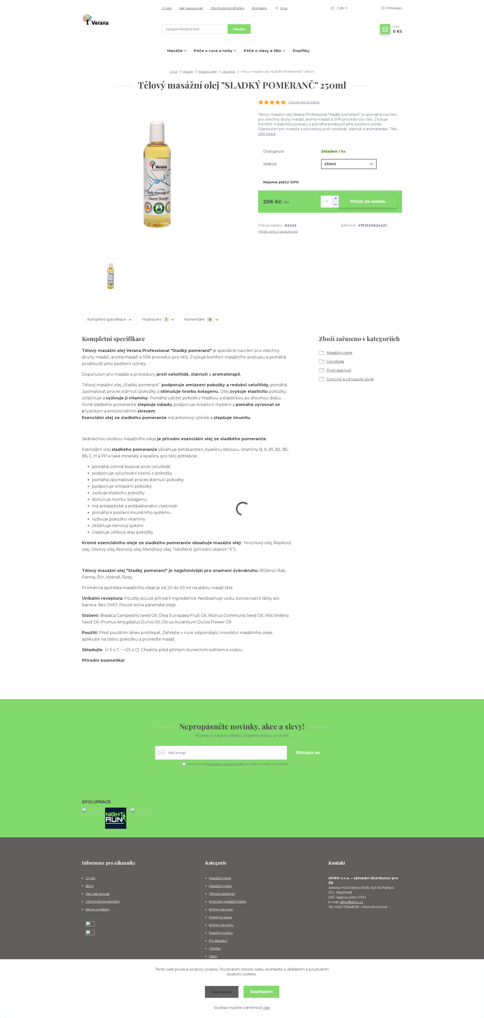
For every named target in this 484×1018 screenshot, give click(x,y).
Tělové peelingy (222, 894)
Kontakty (259, 8)
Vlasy (213, 956)
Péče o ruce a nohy (213, 50)
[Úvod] (117, 21)
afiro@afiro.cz (351, 902)
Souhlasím (261, 991)
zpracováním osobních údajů (225, 764)
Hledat (239, 29)
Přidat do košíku (368, 201)
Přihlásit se (308, 752)
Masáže (175, 50)
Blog (90, 886)
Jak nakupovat (191, 8)
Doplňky (301, 50)
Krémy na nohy (221, 925)
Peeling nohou (221, 933)
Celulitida (228, 71)
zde (266, 1007)
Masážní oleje (207, 71)
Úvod (174, 71)
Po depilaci (218, 941)
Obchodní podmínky (227, 8)
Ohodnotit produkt (304, 102)
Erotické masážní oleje (227, 901)
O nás (166, 8)
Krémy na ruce (221, 909)
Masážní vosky (220, 886)
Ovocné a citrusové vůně (350, 379)
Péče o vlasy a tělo (262, 50)
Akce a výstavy (98, 909)
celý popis (267, 133)
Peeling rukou (220, 917)
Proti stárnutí (338, 370)
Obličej (215, 948)
